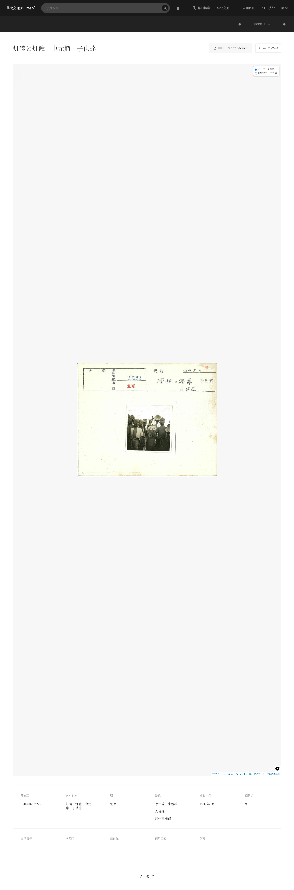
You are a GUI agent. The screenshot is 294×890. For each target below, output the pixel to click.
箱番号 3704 (262, 24)
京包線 (172, 804)
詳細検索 (203, 8)
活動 (284, 8)
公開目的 (248, 8)
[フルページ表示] (17, 81)
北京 (113, 804)
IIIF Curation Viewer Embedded (229, 774)
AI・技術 (268, 8)
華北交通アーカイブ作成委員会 (264, 774)
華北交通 (223, 8)
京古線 (160, 804)
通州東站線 (163, 818)
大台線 (160, 811)
